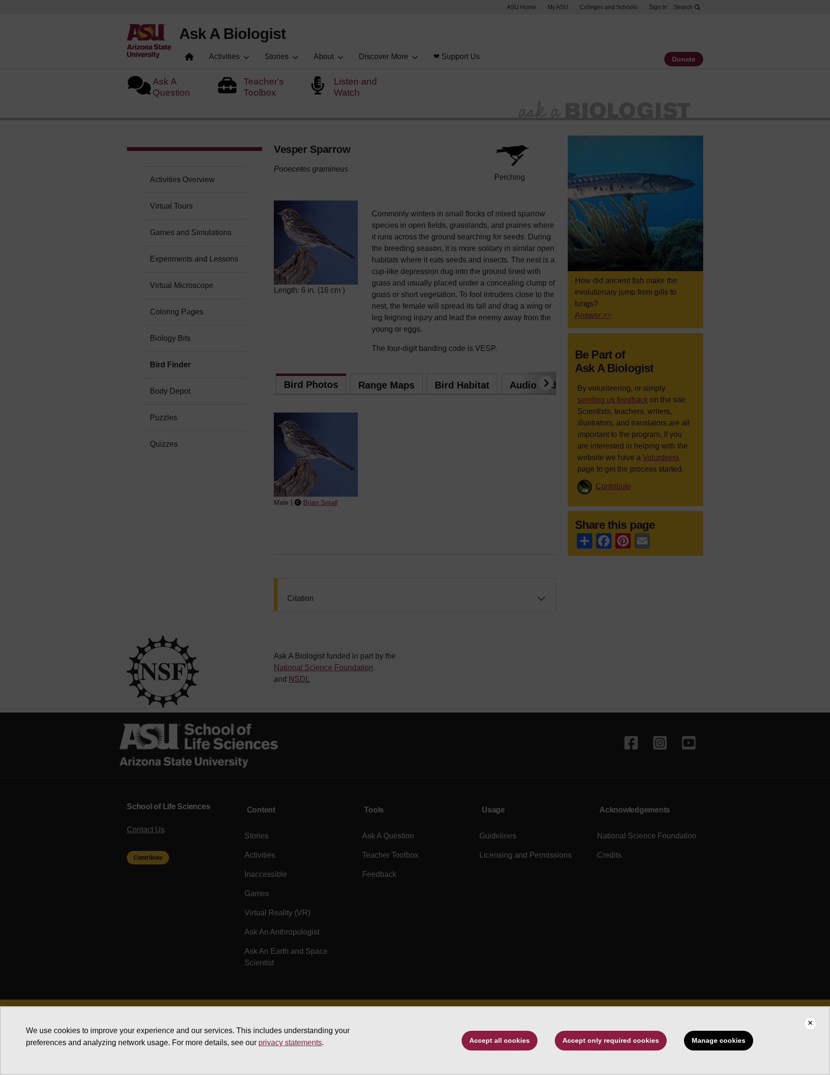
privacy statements (290, 1042)
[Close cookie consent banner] (810, 1023)
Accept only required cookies (610, 1040)
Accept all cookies (499, 1040)
